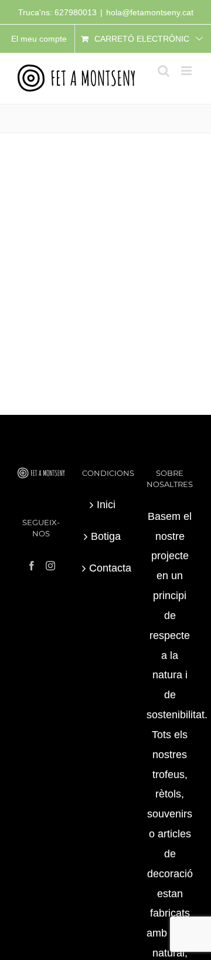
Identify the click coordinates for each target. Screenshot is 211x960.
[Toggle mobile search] (163, 71)
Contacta (106, 568)
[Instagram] (50, 565)
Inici (106, 505)
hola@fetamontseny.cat (149, 12)
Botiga (106, 536)
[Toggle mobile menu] (187, 71)
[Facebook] (31, 565)
